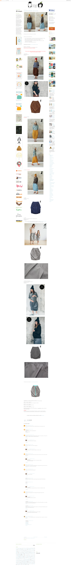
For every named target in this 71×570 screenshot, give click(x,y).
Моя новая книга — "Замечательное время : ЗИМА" (53, 91)
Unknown (26, 444)
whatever (51, 184)
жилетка (31, 550)
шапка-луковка (22, 560)
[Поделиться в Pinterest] (31, 420)
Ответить (26, 437)
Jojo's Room (51, 178)
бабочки (23, 548)
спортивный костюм (27, 558)
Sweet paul (51, 196)
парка (33, 554)
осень (23, 554)
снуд (23, 558)
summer (20, 564)
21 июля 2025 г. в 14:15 (30, 520)
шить (33, 560)
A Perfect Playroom (52, 185)
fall (19, 562)
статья (30, 558)
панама (30, 554)
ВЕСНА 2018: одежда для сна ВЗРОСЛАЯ (53, 136)
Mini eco (50, 201)
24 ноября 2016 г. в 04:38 (31, 473)
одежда (19, 554)
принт (16, 556)
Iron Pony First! (51, 197)
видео (28, 549)
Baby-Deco (51, 177)
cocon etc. (51, 167)
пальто (28, 554)
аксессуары (19, 548)
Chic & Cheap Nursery (52, 163)
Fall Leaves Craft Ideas (53, 147)
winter (27, 564)
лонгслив (24, 552)
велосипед (24, 549)
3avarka (26, 464)
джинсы (19, 550)
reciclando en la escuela (52, 182)
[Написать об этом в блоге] (29, 420)
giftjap (33, 562)
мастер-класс (27, 552)
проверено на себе (20, 556)
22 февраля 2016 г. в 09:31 (30, 464)
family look (22, 562)
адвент (16, 548)
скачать (20, 558)
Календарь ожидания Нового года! (53, 110)
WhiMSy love (51, 166)
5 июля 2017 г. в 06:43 (30, 501)
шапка (19, 560)
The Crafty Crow (51, 170)
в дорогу (21, 549)
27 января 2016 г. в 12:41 (30, 453)
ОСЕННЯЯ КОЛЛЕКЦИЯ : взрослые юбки (31, 10)
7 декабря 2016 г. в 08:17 (31, 486)
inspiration (23, 563)
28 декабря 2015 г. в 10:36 (30, 444)
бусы (18, 549)
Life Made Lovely (51, 200)
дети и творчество (52, 168)
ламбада (20, 552)
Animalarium (51, 175)
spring (17, 564)
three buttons (51, 176)
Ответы (27, 438)
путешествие (26, 556)
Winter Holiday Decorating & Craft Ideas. (53, 131)
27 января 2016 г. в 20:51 (31, 458)
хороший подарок (27, 559)
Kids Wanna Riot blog (52, 183)
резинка (33, 556)
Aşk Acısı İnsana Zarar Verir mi (29, 524)
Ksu (27, 458)
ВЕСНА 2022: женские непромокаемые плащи (53, 124)
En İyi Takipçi (27, 523)
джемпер (16, 550)
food (24, 562)
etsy (18, 562)
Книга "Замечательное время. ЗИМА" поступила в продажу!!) (53, 104)
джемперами (36, 44)
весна (26, 549)
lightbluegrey (51, 165)
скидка (22, 558)
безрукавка (26, 548)
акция (21, 548)
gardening (31, 562)
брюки (33, 548)
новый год (22, 553)
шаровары (29, 560)
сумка (32, 558)
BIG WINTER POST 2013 (53, 141)
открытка (26, 554)
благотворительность (30, 548)
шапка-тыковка (25, 560)
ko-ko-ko (43, 415)
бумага (16, 549)
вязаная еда (31, 549)
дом (23, 550)
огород (16, 554)
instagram (26, 563)
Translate (54, 14)
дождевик (21, 550)
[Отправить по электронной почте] (28, 420)
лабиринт (17, 552)
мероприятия (32, 552)
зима (33, 550)
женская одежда (28, 550)
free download (26, 562)
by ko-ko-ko (24, 561)
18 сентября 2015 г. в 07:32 (30, 425)
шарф (31, 560)
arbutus (26, 425)
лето (21, 552)
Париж (32, 554)
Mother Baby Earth (52, 199)
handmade (19, 563)
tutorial (24, 564)
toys (22, 564)
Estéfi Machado (51, 164)
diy (16, 562)
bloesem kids (51, 169)
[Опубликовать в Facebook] (30, 420)
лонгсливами (32, 44)
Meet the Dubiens (51, 195)
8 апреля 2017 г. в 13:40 (30, 491)
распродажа (29, 556)
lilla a (50, 198)
